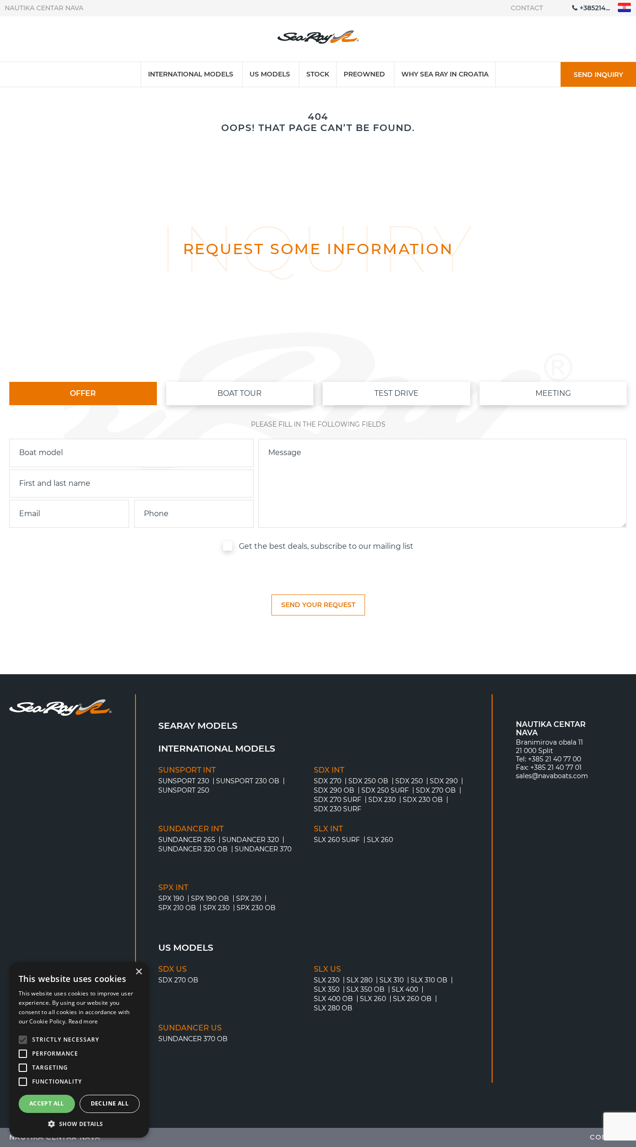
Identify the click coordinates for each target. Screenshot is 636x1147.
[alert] (79, 1050)
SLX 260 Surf (337, 840)
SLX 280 (359, 980)
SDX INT (329, 770)
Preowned (364, 74)
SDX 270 (327, 781)
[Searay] (318, 39)
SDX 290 (444, 781)
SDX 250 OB (368, 781)
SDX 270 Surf (337, 799)
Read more (83, 1021)
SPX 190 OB (210, 898)
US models (270, 74)
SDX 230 (382, 799)
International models (190, 74)
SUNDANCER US (190, 1028)
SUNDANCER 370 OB (193, 1039)
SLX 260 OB (412, 999)
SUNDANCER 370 (263, 849)
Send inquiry (598, 74)
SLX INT (328, 829)
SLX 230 (326, 980)
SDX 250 (409, 781)
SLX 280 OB (333, 1008)
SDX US (172, 969)
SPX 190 (171, 898)
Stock (317, 74)
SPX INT (173, 888)
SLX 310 (391, 980)
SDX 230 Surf (337, 809)
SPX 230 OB (256, 908)
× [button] (138, 971)
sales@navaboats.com (552, 776)
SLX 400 (405, 989)
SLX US (327, 969)
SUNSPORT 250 (183, 790)
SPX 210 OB (177, 908)
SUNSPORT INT (187, 770)
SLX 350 (326, 989)
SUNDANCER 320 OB (193, 849)
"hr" (624, 7)
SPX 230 (216, 908)
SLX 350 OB (365, 989)
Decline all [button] (110, 1103)
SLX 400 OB (333, 999)
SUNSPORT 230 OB (247, 781)
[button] (79, 1123)
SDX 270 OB (436, 790)
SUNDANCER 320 (250, 840)
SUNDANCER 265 (186, 840)
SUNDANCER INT (190, 829)
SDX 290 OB (334, 790)
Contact (527, 8)
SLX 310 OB (429, 980)
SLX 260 (380, 840)
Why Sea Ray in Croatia (444, 74)
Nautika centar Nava (44, 8)
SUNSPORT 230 (183, 781)
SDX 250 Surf (385, 790)
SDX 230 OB (423, 799)
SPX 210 (248, 898)
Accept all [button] (46, 1103)
